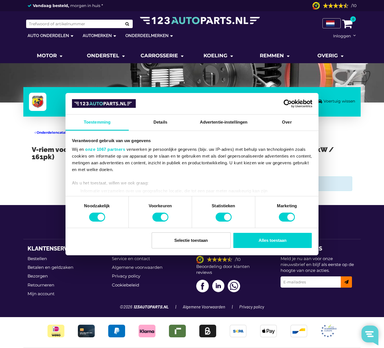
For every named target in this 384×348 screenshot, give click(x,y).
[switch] (160, 217)
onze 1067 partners (105, 149)
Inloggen (342, 35)
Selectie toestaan (191, 240)
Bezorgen (38, 276)
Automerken (97, 35)
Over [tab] (287, 122)
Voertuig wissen (339, 101)
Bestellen (37, 258)
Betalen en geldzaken (50, 267)
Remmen (272, 56)
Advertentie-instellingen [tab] (223, 122)
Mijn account (41, 293)
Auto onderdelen (48, 35)
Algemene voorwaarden (137, 267)
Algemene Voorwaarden (204, 307)
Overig (328, 56)
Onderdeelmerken (147, 35)
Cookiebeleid (125, 285)
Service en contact (131, 258)
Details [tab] (160, 122)
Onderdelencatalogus (55, 132)
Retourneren (41, 285)
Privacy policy (126, 276)
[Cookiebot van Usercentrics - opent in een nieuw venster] (287, 103)
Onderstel (104, 56)
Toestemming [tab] (97, 122)
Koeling (216, 56)
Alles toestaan (272, 240)
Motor (47, 56)
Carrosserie (160, 56)
